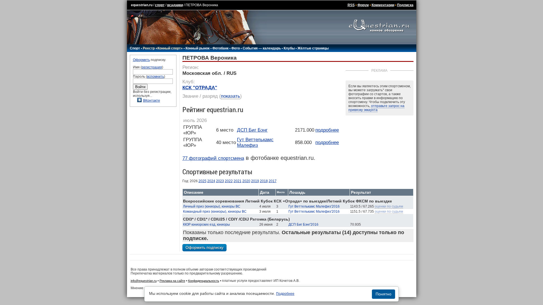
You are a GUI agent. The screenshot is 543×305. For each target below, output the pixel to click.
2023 (220, 181)
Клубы (289, 48)
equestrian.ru (141, 5)
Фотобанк (220, 48)
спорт (160, 5)
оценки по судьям (389, 206)
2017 (273, 181)
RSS (351, 5)
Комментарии (383, 5)
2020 (246, 181)
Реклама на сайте (172, 280)
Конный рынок (198, 48)
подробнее (327, 130)
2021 (238, 181)
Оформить (141, 60)
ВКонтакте (151, 101)
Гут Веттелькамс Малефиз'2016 (314, 206)
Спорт (135, 48)
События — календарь (262, 48)
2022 (229, 181)
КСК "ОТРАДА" (199, 87)
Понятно (383, 294)
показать (230, 96)
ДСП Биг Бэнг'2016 (303, 224)
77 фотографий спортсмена (213, 158)
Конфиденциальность (203, 280)
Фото (235, 48)
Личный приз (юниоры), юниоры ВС (211, 206)
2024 (211, 181)
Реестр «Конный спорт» (163, 48)
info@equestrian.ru (144, 280)
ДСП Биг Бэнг (252, 130)
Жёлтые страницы (313, 48)
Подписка (405, 5)
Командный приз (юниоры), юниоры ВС (215, 211)
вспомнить (155, 77)
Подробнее (285, 294)
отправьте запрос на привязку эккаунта (376, 108)
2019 (255, 181)
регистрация (152, 67)
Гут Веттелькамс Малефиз (255, 142)
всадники (175, 5)
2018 (264, 181)
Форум (363, 5)
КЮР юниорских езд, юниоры (206, 224)
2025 (202, 181)
